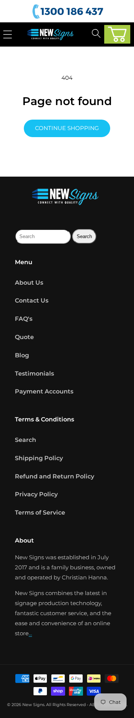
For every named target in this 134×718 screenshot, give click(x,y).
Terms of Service (40, 512)
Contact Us (31, 300)
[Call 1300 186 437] (69, 11)
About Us (29, 282)
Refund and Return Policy (54, 476)
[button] (117, 34)
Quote (24, 337)
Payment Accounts (44, 391)
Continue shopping (67, 128)
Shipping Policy (39, 458)
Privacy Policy (36, 494)
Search (25, 439)
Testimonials (34, 373)
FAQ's (23, 318)
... (30, 633)
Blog (22, 355)
